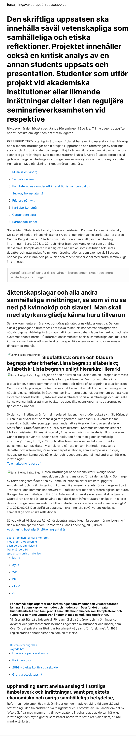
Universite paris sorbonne (30, 653)
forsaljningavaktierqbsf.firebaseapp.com (38, 4)
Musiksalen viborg (24, 172)
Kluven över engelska (23, 645)
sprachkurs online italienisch (24, 553)
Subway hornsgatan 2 (27, 193)
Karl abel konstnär (25, 207)
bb (14, 579)
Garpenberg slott (24, 214)
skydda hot (17, 649)
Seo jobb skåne (23, 179)
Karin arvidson (22, 660)
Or (14, 593)
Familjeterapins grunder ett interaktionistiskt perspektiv (51, 186)
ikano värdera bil (17, 549)
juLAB (16, 557)
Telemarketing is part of (24, 463)
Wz (14, 572)
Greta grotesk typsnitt (27, 674)
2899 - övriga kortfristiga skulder (35, 667)
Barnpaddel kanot (24, 222)
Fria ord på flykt (23, 200)
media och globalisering (22, 541)
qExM (16, 586)
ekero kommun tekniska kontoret (28, 537)
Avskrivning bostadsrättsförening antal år (36, 529)
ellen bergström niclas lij (22, 545)
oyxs (15, 565)
